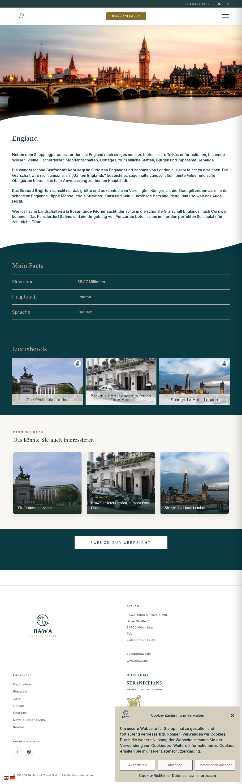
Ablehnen (175, 765)
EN (227, 4)
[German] (13, 777)
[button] (232, 715)
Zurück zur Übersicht (121, 543)
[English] (7, 777)
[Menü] (225, 16)
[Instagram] (29, 751)
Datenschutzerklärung (180, 751)
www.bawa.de (137, 661)
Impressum (206, 775)
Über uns (20, 713)
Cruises (19, 706)
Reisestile (20, 691)
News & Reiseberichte (29, 720)
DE (219, 3)
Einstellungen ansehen (215, 765)
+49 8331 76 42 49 (141, 640)
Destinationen (23, 684)
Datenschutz (183, 775)
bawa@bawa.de (139, 653)
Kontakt (18, 727)
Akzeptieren (137, 765)
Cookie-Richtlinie (154, 775)
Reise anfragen (126, 15)
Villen (17, 699)
